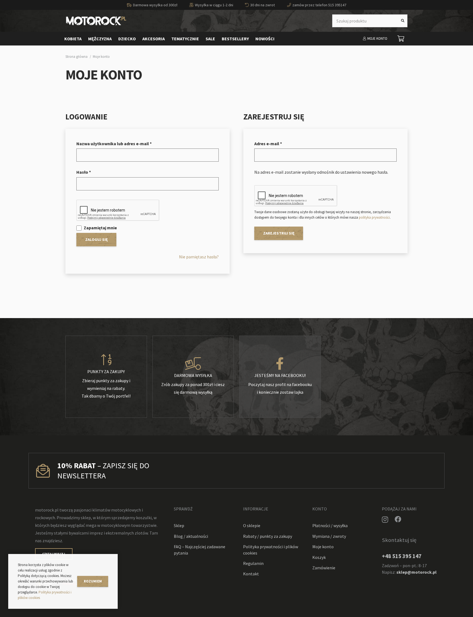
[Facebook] (398, 519)
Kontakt (251, 573)
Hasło (83, 172)
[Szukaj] (402, 21)
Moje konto (323, 546)
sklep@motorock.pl (416, 572)
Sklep (179, 525)
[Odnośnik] (96, 20)
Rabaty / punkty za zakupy (267, 536)
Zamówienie (323, 567)
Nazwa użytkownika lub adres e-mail (114, 143)
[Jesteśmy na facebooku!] (280, 363)
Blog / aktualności (191, 536)
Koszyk (319, 557)
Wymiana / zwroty (329, 536)
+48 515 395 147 (402, 556)
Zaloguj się (96, 239)
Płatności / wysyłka (330, 525)
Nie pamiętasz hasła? (199, 256)
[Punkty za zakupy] (106, 360)
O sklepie (251, 525)
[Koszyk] (401, 38)
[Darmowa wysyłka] (193, 363)
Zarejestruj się (279, 233)
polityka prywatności (374, 217)
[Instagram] (385, 519)
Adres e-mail (268, 143)
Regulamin (253, 563)
